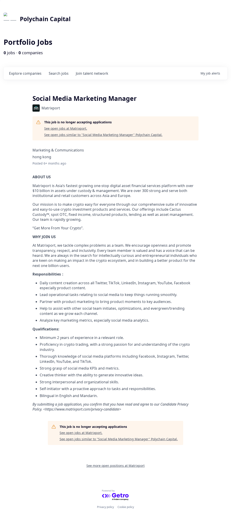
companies (25, 73)
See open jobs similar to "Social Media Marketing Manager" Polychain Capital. (103, 135)
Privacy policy (105, 507)
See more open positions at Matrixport (115, 465)
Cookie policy (126, 507)
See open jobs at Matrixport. (65, 128)
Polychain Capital (45, 19)
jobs (59, 73)
